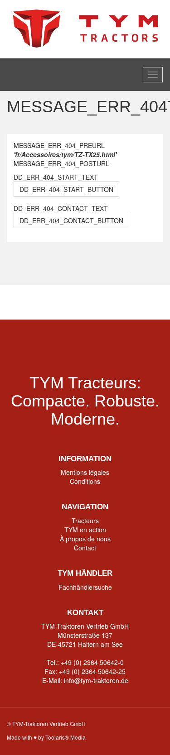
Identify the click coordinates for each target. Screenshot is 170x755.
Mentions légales (85, 472)
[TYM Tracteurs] (85, 28)
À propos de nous (85, 538)
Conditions (85, 481)
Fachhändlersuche (85, 587)
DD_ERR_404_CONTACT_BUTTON (71, 220)
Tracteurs (85, 520)
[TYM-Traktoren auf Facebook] (50, 302)
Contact (85, 547)
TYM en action (85, 529)
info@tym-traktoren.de (96, 680)
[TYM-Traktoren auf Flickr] (120, 302)
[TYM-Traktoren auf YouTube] (85, 302)
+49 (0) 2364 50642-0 (92, 662)
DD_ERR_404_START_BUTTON (66, 189)
